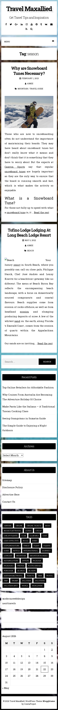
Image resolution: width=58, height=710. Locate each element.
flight (37, 545)
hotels (16, 550)
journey (46, 550)
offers (25, 560)
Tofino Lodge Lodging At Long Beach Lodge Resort (29, 233)
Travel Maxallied (29, 9)
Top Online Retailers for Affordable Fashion (28, 387)
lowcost (8, 555)
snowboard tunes (15, 171)
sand (17, 321)
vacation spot (11, 585)
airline (19, 525)
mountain (21, 555)
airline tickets (33, 525)
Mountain (23, 88)
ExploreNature (12, 545)
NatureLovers (11, 560)
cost (45, 535)
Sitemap (7, 480)
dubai (34, 540)
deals (25, 540)
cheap (38, 530)
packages (8, 565)
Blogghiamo (49, 701)
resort (16, 264)
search (21, 570)
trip (6, 580)
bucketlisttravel (12, 530)
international (31, 550)
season (32, 570)
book (47, 525)
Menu (7, 41)
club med (34, 535)
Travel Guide (36, 88)
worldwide (37, 585)
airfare (8, 525)
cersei (28, 530)
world (25, 585)
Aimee (30, 83)
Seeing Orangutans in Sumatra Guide (24, 418)
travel (49, 575)
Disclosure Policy (12, 487)
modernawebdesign (13, 598)
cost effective (11, 540)
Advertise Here (10, 494)
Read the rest (41, 212)
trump (15, 580)
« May (5, 688)
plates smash (34, 565)
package (37, 560)
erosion (24, 311)
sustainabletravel (13, 575)
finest (27, 545)
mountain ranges (38, 555)
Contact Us (8, 501)
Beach (30, 250)
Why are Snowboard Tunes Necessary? (29, 71)
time (40, 575)
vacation (26, 580)
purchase (8, 570)
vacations (40, 580)
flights (46, 545)
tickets (30, 575)
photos (20, 565)
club (23, 535)
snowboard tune (16, 212)
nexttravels (9, 603)
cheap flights (10, 535)
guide (6, 550)
